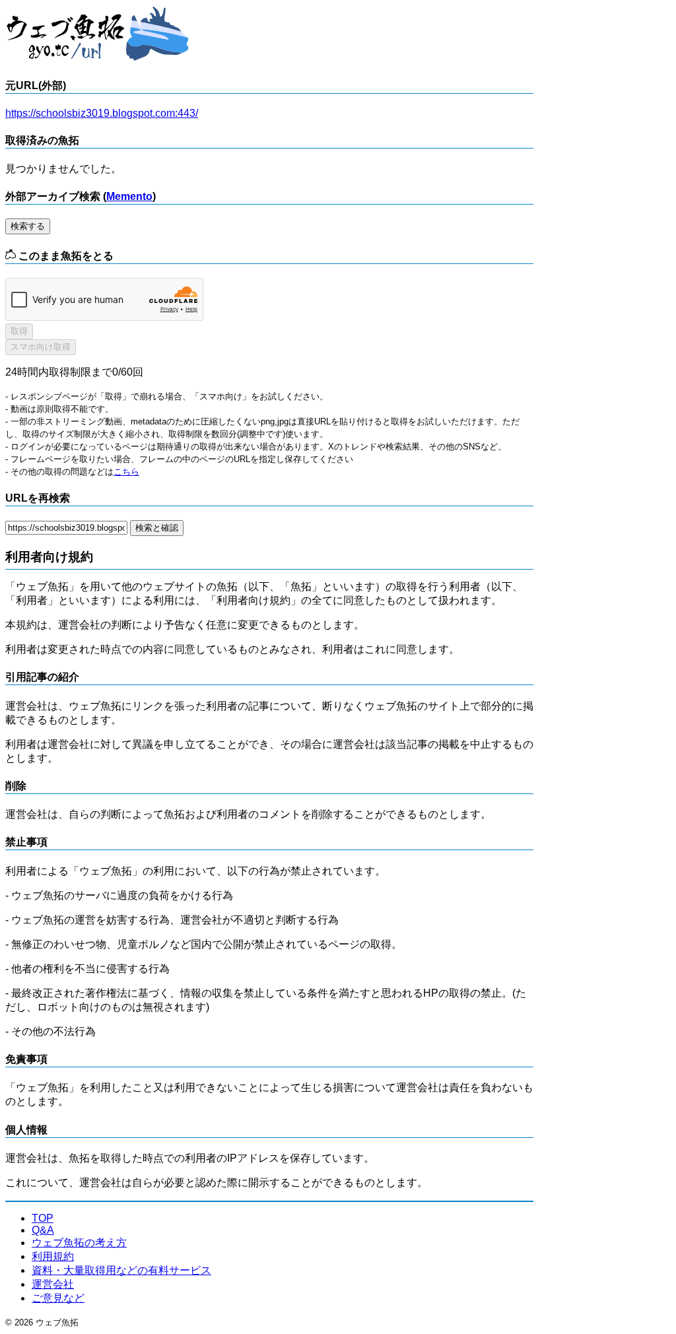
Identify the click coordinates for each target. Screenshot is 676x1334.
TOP (42, 1218)
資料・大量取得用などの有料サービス (121, 1270)
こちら (126, 472)
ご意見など (58, 1298)
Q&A (43, 1230)
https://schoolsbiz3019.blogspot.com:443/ (101, 113)
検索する (28, 226)
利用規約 (53, 1256)
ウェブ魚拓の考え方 (79, 1242)
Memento (129, 196)
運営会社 (53, 1284)
